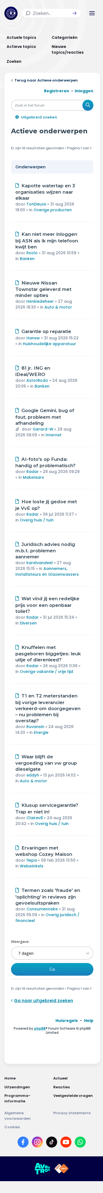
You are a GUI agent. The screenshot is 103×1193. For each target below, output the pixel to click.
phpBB (40, 1028)
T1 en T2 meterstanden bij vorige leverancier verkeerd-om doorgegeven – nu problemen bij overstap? (47, 708)
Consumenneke (42, 909)
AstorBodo (37, 380)
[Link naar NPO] (61, 1169)
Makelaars (33, 477)
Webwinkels (31, 866)
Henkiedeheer (40, 301)
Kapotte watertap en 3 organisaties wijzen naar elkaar (45, 192)
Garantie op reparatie (46, 331)
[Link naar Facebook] (23, 1143)
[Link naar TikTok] (51, 1143)
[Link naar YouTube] (65, 1143)
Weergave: (20, 941)
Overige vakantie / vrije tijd (46, 671)
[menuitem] (66, 1020)
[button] (74, 13)
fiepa (31, 860)
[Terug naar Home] (11, 13)
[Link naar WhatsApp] (80, 1143)
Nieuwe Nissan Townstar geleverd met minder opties (43, 289)
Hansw (33, 338)
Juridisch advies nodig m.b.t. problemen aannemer (45, 551)
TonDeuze (36, 204)
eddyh (32, 775)
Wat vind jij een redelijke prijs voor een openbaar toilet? (47, 605)
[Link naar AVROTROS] (42, 1169)
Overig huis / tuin (37, 520)
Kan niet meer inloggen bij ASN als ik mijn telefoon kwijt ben (46, 240)
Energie (41, 732)
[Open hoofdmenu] (92, 13)
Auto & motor (58, 307)
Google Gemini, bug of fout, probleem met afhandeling (44, 417)
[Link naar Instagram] (37, 1143)
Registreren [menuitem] (56, 91)
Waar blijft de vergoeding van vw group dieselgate (46, 763)
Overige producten (53, 210)
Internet (54, 435)
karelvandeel (39, 563)
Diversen (28, 623)
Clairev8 (34, 818)
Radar (32, 471)
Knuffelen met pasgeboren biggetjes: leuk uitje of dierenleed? (48, 654)
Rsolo (32, 253)
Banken (27, 258)
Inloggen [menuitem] (84, 91)
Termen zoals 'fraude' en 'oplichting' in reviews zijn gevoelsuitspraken (47, 897)
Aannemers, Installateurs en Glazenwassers (47, 571)
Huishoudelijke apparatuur (49, 344)
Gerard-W (43, 429)
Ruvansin (35, 726)
